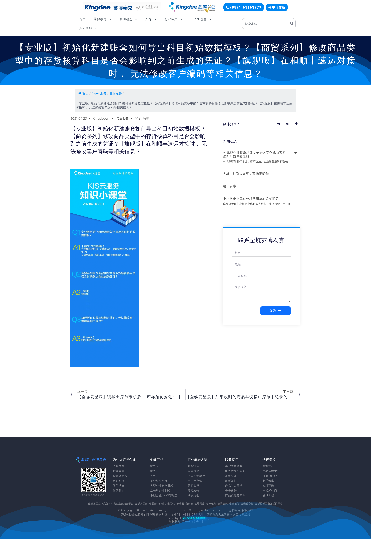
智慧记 (180, 503)
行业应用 (171, 19)
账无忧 (171, 503)
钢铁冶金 (193, 495)
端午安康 (229, 186)
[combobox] (265, 23)
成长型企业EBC (160, 490)
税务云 (154, 470)
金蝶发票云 (141, 503)
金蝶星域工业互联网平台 (269, 503)
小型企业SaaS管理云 (164, 495)
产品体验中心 (271, 470)
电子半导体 (195, 480)
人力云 (154, 475)
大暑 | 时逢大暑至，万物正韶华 (246, 174)
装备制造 (193, 466)
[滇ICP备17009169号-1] (185, 521)
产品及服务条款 (235, 495)
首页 (82, 19)
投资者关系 (120, 475)
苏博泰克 (100, 19)
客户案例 (118, 480)
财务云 (154, 466)
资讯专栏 (268, 495)
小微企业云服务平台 (122, 503)
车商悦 (162, 503)
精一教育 (211, 503)
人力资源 (85, 28)
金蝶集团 (93, 503)
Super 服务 (199, 19)
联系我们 (118, 490)
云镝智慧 (223, 503)
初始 (138, 118)
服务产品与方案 (235, 470)
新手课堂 (268, 480)
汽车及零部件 (196, 475)
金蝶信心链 (247, 503)
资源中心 (268, 466)
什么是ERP (270, 475)
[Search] (292, 23)
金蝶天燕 (200, 503)
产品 (148, 19)
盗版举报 (231, 480)
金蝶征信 (234, 503)
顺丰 (146, 118)
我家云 (189, 503)
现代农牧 (193, 490)
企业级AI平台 (158, 480)
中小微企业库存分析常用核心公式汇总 (251, 199)
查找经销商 (270, 490)
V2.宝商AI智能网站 (195, 518)
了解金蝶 (118, 466)
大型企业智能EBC (161, 485)
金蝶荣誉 (118, 470)
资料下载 (268, 485)
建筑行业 (193, 470)
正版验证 (231, 475)
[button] (243, 7)
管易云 (153, 503)
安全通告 (231, 490)
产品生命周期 (234, 485)
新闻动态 (126, 19)
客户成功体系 (234, 466)
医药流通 (193, 485)
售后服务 (115, 93)
